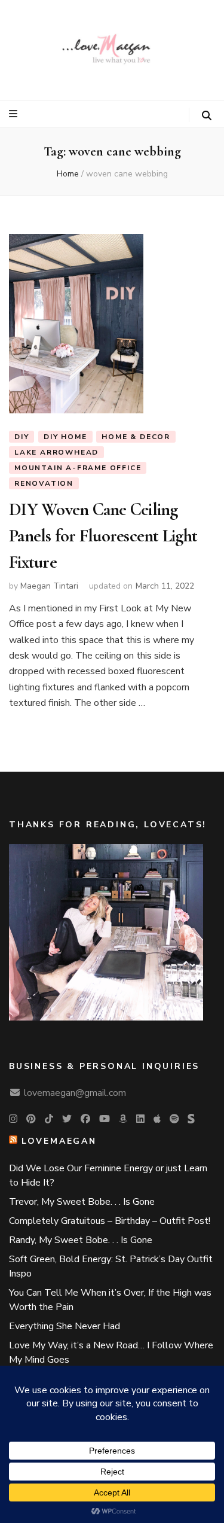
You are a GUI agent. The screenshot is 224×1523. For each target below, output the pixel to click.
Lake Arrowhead (56, 452)
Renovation (43, 483)
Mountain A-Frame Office (77, 468)
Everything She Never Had (64, 1326)
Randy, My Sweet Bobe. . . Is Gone (80, 1240)
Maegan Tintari (49, 586)
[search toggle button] (206, 116)
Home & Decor (136, 436)
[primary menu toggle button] (14, 114)
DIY (21, 436)
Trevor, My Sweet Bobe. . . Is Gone (82, 1201)
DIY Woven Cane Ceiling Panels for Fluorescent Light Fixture (103, 535)
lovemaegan (59, 1141)
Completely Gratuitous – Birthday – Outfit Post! (109, 1220)
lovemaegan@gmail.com (75, 1092)
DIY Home (65, 436)
